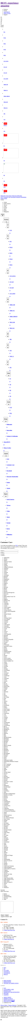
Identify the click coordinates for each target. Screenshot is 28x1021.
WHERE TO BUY (8, 998)
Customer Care (6, 197)
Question (3, 890)
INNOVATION (7, 982)
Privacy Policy (4, 1005)
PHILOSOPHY (7, 980)
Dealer (2, 198)
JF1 (4, 969)
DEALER (6, 993)
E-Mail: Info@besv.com (9, 951)
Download (13, 197)
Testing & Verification (17, 195)
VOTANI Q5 (7, 973)
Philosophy (3, 195)
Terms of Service (12, 1005)
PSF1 (5, 967)
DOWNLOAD (7, 990)
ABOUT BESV (7, 997)
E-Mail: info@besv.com (9, 930)
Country (2, 553)
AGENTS (6, 994)
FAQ (2, 197)
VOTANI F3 (7, 971)
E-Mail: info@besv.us (9, 939)
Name (2, 550)
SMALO (6, 974)
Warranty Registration (21, 197)
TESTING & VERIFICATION (11, 983)
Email (2, 552)
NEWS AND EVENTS (9, 1000)
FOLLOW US (7, 1001)
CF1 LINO (6, 970)
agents (5, 198)
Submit (6, 915)
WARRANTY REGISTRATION (11, 992)
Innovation (8, 195)
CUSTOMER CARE (9, 989)
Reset (2, 915)
